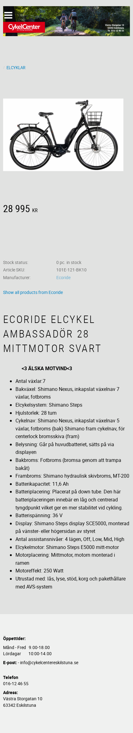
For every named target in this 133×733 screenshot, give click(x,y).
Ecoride (63, 277)
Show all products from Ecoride (33, 292)
